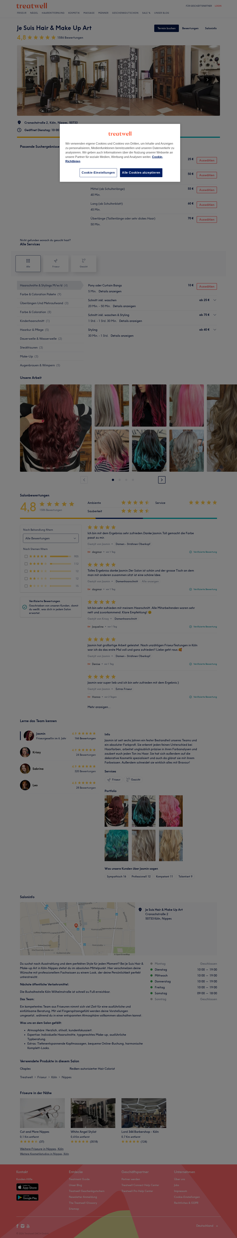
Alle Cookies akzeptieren (141, 172)
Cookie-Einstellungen (98, 172)
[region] (120, 153)
